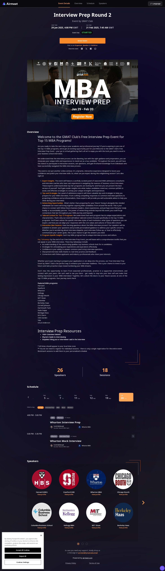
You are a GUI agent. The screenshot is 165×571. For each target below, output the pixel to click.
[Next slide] (143, 502)
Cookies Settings (22, 562)
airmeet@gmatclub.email (88, 553)
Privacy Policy (70, 563)
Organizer (78, 45)
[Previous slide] (28, 397)
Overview (78, 3)
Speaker (86, 45)
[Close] (41, 535)
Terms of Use (94, 563)
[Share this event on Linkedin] (82, 49)
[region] (23, 550)
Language (157, 4)
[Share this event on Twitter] (86, 49)
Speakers (103, 3)
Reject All (22, 556)
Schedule (90, 3)
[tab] (78, 544)
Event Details (64, 3)
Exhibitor (94, 45)
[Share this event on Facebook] (91, 49)
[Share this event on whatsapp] (95, 49)
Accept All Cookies (23, 550)
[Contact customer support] (162, 568)
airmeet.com (87, 558)
